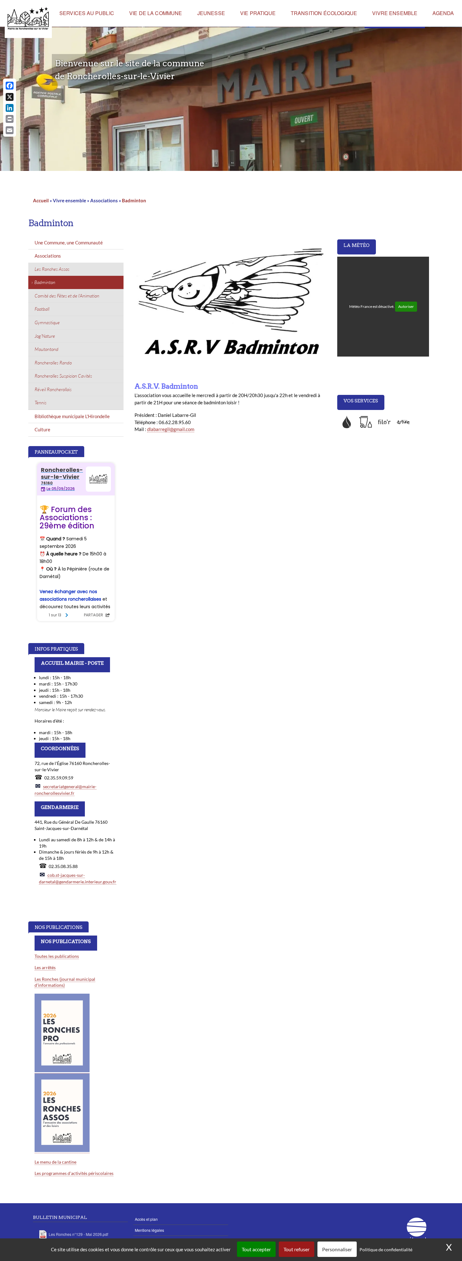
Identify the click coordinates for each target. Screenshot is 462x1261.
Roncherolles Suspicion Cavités (63, 376)
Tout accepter (256, 1249)
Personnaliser (337, 1249)
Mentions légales (149, 1230)
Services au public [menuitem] (86, 13)
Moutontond (46, 349)
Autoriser (406, 306)
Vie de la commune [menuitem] (155, 13)
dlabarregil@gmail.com (170, 429)
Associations (48, 256)
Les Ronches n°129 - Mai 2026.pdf (78, 1234)
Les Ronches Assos (52, 269)
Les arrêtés (45, 967)
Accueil (41, 200)
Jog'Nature (45, 336)
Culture (42, 429)
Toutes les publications (57, 956)
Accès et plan (146, 1219)
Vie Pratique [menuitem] (258, 13)
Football (42, 309)
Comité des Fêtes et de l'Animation (67, 296)
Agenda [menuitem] (443, 13)
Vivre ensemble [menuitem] (394, 13)
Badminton (134, 200)
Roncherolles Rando (53, 363)
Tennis (41, 403)
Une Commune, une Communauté (69, 242)
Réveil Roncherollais (53, 389)
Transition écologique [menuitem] (324, 13)
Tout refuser (296, 1249)
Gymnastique (47, 322)
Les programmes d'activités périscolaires (74, 1173)
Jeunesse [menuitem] (211, 13)
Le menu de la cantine (55, 1162)
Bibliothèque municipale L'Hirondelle (72, 416)
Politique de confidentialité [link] (386, 1249)
